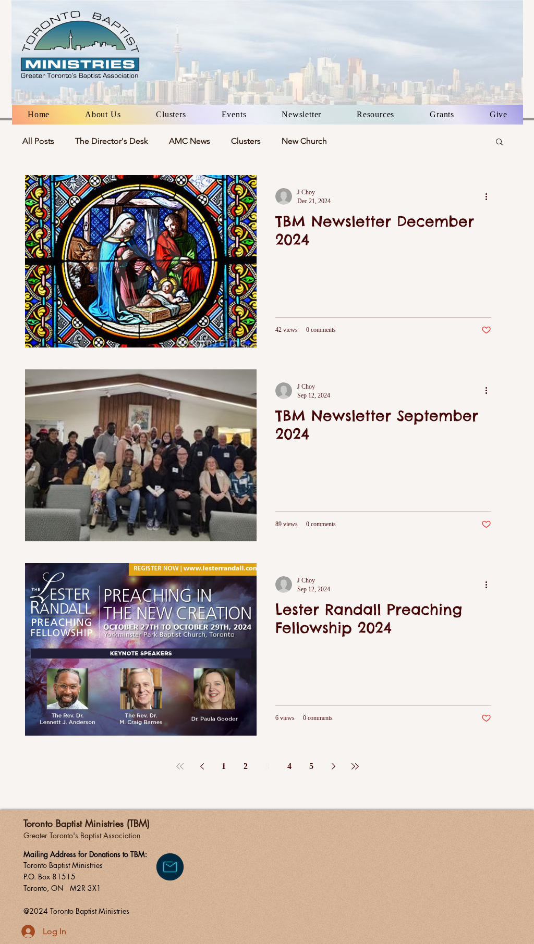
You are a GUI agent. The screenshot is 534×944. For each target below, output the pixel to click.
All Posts (38, 141)
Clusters (246, 141)
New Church (304, 141)
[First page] (180, 766)
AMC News (189, 141)
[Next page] (333, 766)
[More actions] (489, 196)
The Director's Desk (111, 141)
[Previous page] (201, 766)
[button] (102, 115)
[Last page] (355, 766)
